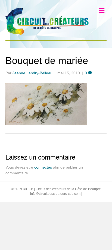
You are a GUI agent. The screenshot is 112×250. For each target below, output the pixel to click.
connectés (43, 167)
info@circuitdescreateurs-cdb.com (55, 194)
